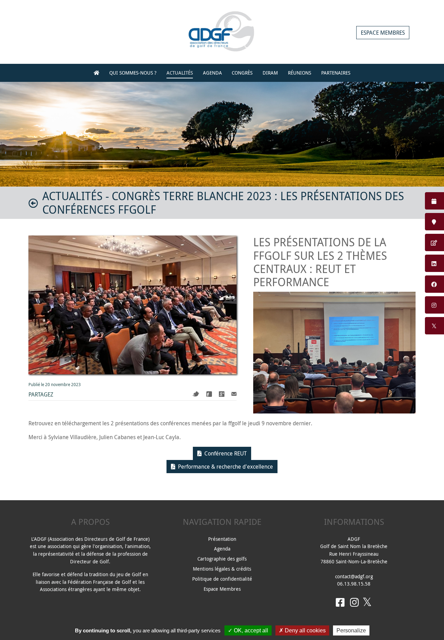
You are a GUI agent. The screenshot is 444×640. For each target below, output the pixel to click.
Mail (234, 394)
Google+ (221, 394)
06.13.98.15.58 (353, 583)
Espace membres (383, 32)
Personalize (351, 630)
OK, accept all (250, 630)
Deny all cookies (304, 630)
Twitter (196, 393)
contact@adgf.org (354, 576)
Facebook (209, 394)
